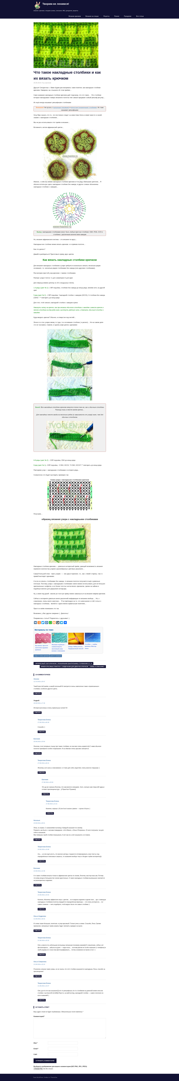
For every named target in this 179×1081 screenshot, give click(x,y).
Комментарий (39, 1016)
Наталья (37, 820)
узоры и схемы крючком (41, 656)
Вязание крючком (75, 16)
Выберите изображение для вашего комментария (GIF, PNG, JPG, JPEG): (60, 1066)
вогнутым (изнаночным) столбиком (84, 107)
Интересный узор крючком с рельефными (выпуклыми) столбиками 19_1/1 (64, 664)
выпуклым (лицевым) (61, 107)
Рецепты (106, 16)
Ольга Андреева (40, 916)
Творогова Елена (44, 719)
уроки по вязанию (55, 656)
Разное (116, 16)
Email (36, 1048)
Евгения (37, 739)
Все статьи (140, 16)
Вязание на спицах (92, 16)
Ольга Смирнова (40, 961)
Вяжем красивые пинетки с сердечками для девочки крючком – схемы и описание (72, 667)
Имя (36, 1043)
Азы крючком (46, 83)
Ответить (37, 693)
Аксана (36, 679)
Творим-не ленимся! (55, 3)
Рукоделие (127, 16)
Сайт (35, 1054)
